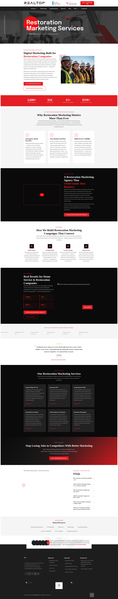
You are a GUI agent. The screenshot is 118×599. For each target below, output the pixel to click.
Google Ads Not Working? (72, 531)
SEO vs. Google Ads (59, 531)
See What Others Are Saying (58, 359)
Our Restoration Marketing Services (76, 214)
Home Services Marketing (46, 531)
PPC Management (30, 316)
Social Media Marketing (71, 569)
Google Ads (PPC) (69, 560)
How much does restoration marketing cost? (82, 479)
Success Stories (54, 8)
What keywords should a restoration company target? (82, 502)
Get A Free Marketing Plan (59, 458)
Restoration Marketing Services (35, 312)
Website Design (71, 527)
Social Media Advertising (82, 527)
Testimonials (43, 8)
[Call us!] (67, 3)
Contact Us (84, 8)
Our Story (51, 568)
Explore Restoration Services (34, 88)
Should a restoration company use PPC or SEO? (81, 496)
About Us (63, 8)
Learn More (28, 403)
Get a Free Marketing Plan (33, 83)
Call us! (70, 2)
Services (33, 8)
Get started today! (81, 544)
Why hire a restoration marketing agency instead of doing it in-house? (81, 508)
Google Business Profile (71, 566)
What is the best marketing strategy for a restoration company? (81, 484)
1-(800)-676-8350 (87, 569)
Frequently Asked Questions (53, 561)
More (75, 8)
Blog (70, 8)
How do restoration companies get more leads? (81, 490)
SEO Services (61, 527)
